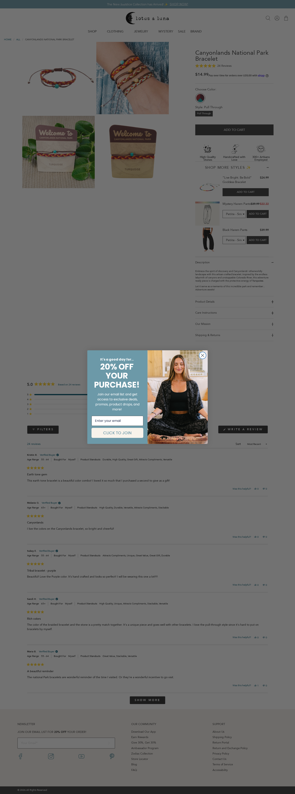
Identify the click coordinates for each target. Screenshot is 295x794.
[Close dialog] (202, 355)
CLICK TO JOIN (117, 433)
